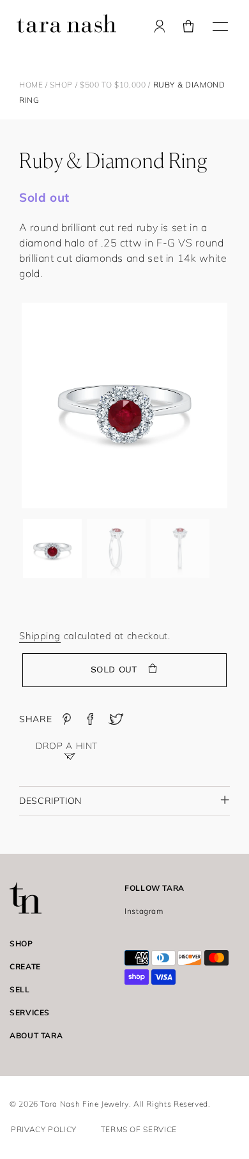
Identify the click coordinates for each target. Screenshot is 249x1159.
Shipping (40, 636)
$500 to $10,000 (114, 84)
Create (25, 966)
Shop (61, 84)
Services (30, 1012)
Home (31, 84)
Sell (20, 989)
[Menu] (220, 25)
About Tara (36, 1035)
